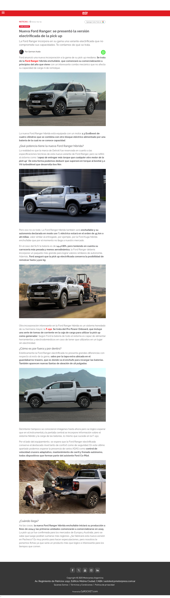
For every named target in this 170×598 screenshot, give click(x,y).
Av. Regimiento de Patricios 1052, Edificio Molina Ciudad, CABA (69, 581)
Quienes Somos (61, 585)
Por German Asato (33, 52)
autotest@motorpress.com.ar (119, 581)
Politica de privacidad (104, 585)
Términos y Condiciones (81, 585)
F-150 (49, 329)
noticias (23, 22)
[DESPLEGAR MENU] (3, 13)
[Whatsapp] (103, 52)
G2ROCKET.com (89, 591)
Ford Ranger (24, 26)
